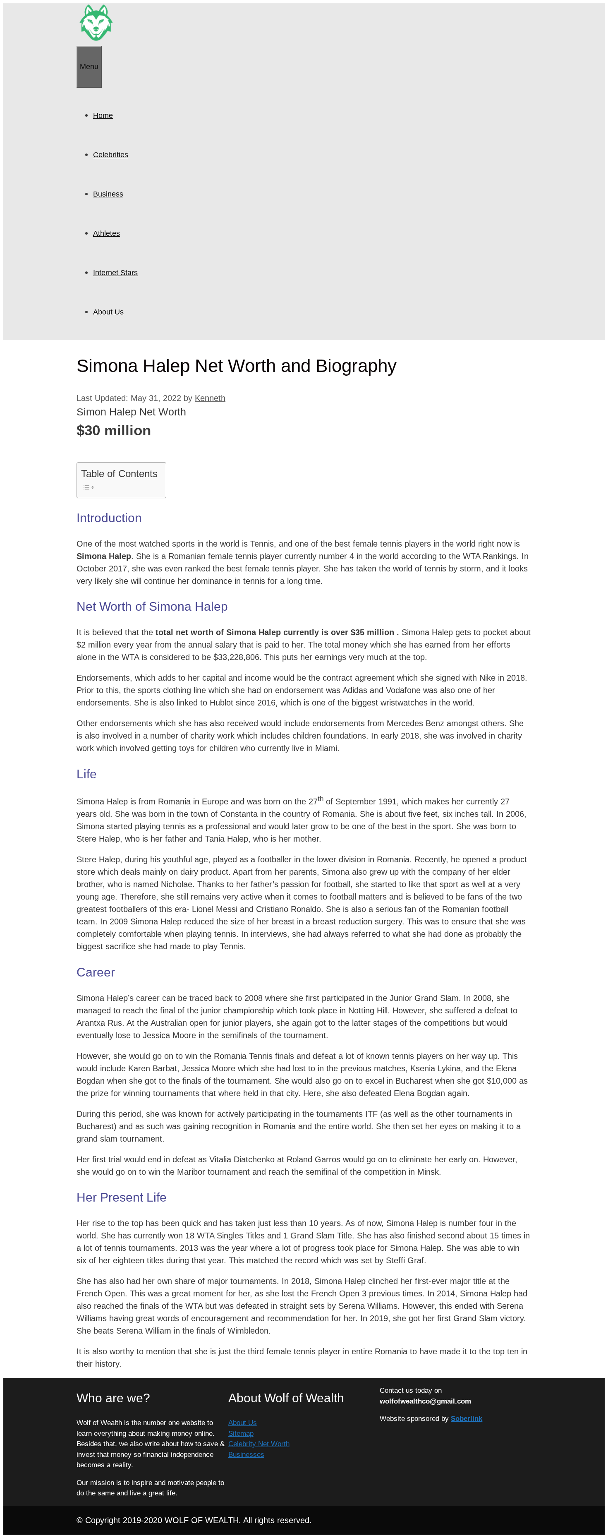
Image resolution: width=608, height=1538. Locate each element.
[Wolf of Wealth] (96, 40)
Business (108, 194)
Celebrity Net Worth (259, 1444)
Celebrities (110, 155)
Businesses (246, 1455)
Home (103, 115)
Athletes (106, 233)
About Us (108, 312)
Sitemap (241, 1433)
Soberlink (466, 1419)
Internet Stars (115, 273)
